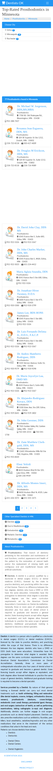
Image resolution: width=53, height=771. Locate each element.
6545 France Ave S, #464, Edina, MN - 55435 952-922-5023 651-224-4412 (26, 256)
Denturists (12, 736)
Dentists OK (14, 3)
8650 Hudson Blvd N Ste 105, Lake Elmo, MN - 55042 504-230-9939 (30, 470)
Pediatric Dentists (16, 535)
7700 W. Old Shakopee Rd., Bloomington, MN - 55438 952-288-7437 (26, 113)
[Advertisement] (26, 69)
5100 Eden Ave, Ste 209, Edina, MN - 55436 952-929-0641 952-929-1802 (26, 405)
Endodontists (14, 530)
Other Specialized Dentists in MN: (19, 517)
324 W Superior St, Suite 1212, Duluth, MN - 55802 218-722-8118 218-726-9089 (26, 158)
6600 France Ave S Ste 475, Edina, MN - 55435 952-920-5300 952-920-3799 (24, 298)
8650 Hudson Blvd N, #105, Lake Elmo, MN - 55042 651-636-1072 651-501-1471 (26, 490)
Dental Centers (14, 744)
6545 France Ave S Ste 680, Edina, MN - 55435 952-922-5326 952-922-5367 (26, 339)
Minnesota (32, 19)
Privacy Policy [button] (26, 768)
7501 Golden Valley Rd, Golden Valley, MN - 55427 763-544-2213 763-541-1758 (25, 427)
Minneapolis (13, 34)
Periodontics (14, 539)
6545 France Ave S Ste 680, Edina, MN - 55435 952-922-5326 (32, 277)
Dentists (13, 522)
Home (6, 19)
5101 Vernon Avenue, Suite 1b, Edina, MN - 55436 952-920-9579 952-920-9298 (25, 361)
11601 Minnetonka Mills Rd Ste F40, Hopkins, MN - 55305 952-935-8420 (26, 449)
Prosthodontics (19, 19)
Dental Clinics (14, 741)
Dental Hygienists (15, 749)
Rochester (12, 39)
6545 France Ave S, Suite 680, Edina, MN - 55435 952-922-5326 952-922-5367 (26, 234)
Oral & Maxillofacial (17, 526)
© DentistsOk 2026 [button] (13, 756)
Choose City (10, 25)
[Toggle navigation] (47, 3)
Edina (10, 30)
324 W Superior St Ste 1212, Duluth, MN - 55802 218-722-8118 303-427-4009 (24, 135)
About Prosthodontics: (14, 547)
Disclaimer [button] (26, 762)
